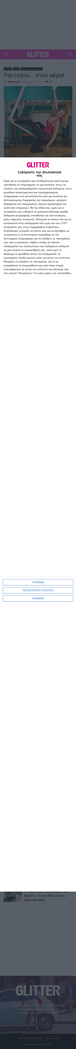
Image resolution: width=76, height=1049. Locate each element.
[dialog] (38, 524)
